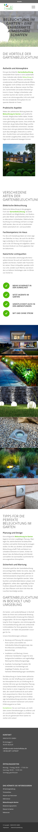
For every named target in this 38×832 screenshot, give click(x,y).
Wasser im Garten (8, 809)
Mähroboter (6, 799)
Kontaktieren (7, 708)
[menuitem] (19, 1)
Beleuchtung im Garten (10, 802)
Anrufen (19, 1)
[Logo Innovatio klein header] (16, 7)
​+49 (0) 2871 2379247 (11, 751)
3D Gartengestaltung (9, 789)
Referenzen (6, 812)
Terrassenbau (7, 792)
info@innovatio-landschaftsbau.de (15, 748)
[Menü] (32, 7)
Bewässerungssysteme (10, 806)
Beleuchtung (27, 77)
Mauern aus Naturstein (10, 795)
